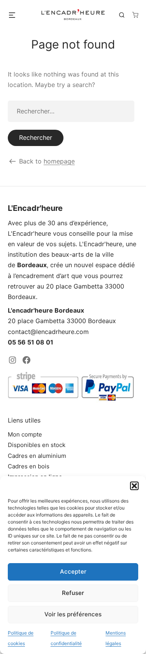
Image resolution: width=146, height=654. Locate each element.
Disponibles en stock (36, 445)
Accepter (73, 571)
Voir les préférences (73, 614)
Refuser (73, 593)
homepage (59, 161)
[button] (134, 486)
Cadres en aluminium (37, 455)
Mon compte (25, 434)
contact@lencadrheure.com (48, 332)
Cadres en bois (28, 466)
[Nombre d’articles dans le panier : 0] (135, 15)
